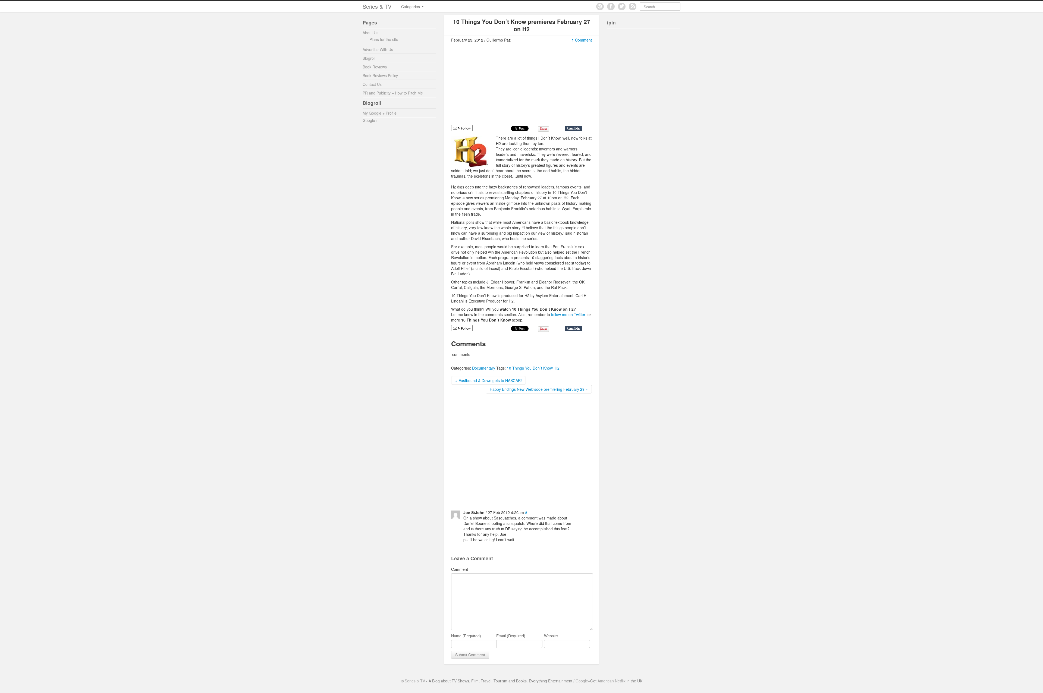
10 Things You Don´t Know (529, 368)
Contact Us (372, 84)
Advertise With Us (378, 49)
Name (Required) (466, 635)
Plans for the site (383, 39)
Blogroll (369, 58)
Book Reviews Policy (380, 75)
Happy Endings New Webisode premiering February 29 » (539, 389)
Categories (411, 6)
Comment (459, 569)
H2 (557, 368)
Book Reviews (375, 67)
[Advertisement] (496, 86)
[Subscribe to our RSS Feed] (632, 6)
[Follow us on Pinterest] (600, 6)
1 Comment (582, 40)
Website (551, 635)
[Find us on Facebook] (611, 6)
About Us (370, 32)
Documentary (483, 368)
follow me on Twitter (568, 314)
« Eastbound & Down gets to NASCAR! (488, 380)
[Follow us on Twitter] (622, 6)
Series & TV (377, 6)
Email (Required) (510, 635)
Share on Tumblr (573, 128)
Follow (465, 128)
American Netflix (612, 680)
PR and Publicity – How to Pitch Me (393, 93)
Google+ (370, 120)
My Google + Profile (380, 113)
